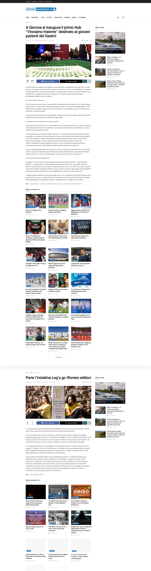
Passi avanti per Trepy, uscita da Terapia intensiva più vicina (58, 237)
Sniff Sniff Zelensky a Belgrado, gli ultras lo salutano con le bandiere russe (81, 345)
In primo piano (31, 206)
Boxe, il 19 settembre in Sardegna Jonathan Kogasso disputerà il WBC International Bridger (35, 239)
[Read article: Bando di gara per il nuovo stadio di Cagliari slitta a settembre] (58, 254)
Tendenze (37, 372)
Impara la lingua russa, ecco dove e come (34, 528)
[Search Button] (118, 17)
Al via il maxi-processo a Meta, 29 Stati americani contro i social (57, 556)
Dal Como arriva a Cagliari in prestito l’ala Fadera (57, 211)
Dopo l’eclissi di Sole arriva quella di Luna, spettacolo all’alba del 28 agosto (34, 503)
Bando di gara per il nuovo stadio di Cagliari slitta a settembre (56, 265)
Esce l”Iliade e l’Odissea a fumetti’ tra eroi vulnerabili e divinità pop (80, 503)
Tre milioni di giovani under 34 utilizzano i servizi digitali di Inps (57, 503)
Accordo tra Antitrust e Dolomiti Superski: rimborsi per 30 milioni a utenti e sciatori (36, 291)
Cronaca (67, 17)
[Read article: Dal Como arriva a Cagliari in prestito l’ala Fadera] (58, 201)
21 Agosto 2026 (53, 214)
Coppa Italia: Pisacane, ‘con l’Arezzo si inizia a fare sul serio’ (36, 344)
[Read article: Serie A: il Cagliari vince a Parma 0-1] (36, 201)
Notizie (49, 17)
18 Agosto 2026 (76, 268)
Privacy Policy (49, 1)
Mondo (75, 339)
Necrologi (58, 17)
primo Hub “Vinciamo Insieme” (72, 183)
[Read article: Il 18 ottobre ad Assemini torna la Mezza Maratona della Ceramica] (81, 280)
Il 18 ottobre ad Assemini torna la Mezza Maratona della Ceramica (80, 291)
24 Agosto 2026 (101, 51)
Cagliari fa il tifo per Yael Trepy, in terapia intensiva (58, 290)
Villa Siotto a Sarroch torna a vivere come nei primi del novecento (57, 529)
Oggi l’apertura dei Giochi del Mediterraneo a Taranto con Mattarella (80, 212)
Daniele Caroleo (34, 183)
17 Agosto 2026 (76, 295)
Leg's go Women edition (36, 474)
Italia (43, 17)
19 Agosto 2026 (76, 240)
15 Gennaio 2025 (30, 40)
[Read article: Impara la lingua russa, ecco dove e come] (36, 517)
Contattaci (34, 1)
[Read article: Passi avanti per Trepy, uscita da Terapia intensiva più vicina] (58, 227)
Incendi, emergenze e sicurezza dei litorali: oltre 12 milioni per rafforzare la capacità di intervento (116, 72)
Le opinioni (82, 17)
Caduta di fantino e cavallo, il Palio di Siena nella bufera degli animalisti (35, 556)
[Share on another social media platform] (89, 81)
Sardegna (34, 17)
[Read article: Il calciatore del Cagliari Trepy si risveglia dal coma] (36, 254)
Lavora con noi (40, 1)
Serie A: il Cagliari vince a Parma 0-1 (34, 211)
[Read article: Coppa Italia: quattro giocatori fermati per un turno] (81, 254)
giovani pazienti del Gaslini (54, 183)
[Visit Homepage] (41, 9)
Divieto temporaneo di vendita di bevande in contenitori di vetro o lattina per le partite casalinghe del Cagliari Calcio (57, 346)
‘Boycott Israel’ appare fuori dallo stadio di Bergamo (80, 237)
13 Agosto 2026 (53, 351)
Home (27, 17)
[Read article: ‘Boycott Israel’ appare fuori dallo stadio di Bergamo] (81, 227)
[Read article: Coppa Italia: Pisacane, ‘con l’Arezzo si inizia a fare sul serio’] (36, 334)
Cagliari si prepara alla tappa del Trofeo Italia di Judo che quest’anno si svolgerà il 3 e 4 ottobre (35, 318)
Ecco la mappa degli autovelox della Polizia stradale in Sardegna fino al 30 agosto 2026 (109, 48)
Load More (58, 357)
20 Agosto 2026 (30, 244)
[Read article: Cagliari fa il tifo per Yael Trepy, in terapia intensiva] (58, 280)
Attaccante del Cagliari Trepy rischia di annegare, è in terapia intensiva (58, 317)
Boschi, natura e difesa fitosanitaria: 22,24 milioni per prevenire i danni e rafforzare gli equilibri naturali (116, 83)
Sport (74, 17)
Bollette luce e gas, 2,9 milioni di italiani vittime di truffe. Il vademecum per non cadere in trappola (81, 530)
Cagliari (52, 260)
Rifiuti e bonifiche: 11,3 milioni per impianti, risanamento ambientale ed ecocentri (115, 60)
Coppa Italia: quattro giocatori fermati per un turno (80, 264)
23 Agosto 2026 (30, 214)
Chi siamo (28, 1)
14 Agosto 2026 (76, 321)
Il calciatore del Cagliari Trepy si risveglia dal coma (36, 264)
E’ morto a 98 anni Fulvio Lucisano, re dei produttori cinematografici (79, 556)
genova (43, 183)
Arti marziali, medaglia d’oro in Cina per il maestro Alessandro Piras (81, 317)
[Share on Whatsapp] (85, 81)
